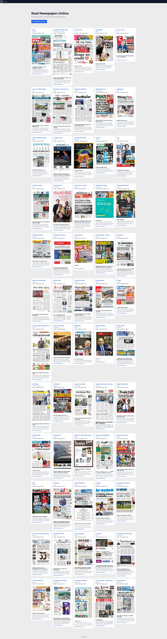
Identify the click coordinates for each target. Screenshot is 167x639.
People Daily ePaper (122, 384)
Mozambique (56, 327)
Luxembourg (77, 385)
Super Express (78, 235)
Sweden (97, 31)
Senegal (97, 484)
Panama (118, 282)
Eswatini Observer (37, 580)
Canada (34, 327)
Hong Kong (98, 385)
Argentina (76, 139)
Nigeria (118, 437)
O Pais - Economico (58, 325)
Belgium (76, 437)
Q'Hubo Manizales (37, 235)
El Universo (120, 235)
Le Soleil (98, 483)
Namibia (34, 437)
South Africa (56, 187)
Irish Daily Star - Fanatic (103, 235)
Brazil (33, 139)
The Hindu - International (60, 89)
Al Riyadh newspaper (80, 580)
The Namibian (36, 435)
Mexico (118, 139)
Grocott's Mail (57, 185)
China (54, 282)
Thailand (76, 282)
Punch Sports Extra (122, 435)
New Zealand (98, 187)
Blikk (33, 30)
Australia (119, 187)
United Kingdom (99, 90)
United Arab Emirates (37, 385)
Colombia (34, 236)
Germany (76, 90)
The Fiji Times (78, 30)
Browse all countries (40, 21)
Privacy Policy (83, 636)
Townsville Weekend (123, 185)
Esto (118, 138)
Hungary (34, 31)
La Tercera (99, 533)
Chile (97, 535)
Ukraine (55, 437)
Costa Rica (119, 484)
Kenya (118, 385)
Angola (76, 535)
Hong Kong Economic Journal (104, 384)
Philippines (119, 582)
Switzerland (35, 282)
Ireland (97, 236)
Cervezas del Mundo (80, 138)
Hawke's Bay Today (101, 185)
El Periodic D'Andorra (59, 235)
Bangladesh (56, 582)
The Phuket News (79, 280)
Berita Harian (121, 325)
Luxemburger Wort (80, 384)
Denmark (34, 484)
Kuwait (75, 484)
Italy (33, 90)
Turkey (54, 484)
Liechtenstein (120, 535)
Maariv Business (100, 325)
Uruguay (97, 139)
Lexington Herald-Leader (60, 30)
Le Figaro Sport (57, 138)
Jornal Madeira (100, 280)
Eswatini (34, 582)
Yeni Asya (56, 483)
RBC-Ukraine (57, 435)
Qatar (33, 187)
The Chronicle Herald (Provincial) (41, 325)
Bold (33, 483)
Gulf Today (35, 384)
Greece (54, 535)
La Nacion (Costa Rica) (123, 483)
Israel (97, 327)
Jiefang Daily (57, 280)
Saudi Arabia (77, 582)
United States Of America (58, 31)
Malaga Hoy (120, 89)
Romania (34, 535)
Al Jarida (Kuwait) (79, 483)
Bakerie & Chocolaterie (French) (83, 435)
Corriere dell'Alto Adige (39, 89)
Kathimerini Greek (58, 533)
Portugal (97, 282)
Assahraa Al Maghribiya (102, 435)
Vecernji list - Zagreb (80, 185)
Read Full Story (37, 73)
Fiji (75, 31)
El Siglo (119, 280)
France (54, 139)
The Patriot (56, 384)
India (54, 90)
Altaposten (77, 325)
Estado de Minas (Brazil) (39, 138)
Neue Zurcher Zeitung (38, 280)
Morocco (97, 437)
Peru (118, 31)
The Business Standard (60, 580)
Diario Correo (120, 30)
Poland (75, 236)
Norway (76, 327)
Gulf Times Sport (37, 185)
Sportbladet (99, 30)
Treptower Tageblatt (80, 89)
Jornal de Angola (79, 533)
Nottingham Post (101, 89)
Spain (118, 90)
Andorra (55, 236)
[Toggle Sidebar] (1, 1)
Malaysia (97, 582)
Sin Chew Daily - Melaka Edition (105, 580)
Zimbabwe (55, 385)
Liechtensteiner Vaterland (124, 533)
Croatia (76, 187)
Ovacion (98, 138)
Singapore (119, 327)
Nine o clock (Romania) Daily (40, 533)
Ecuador (118, 236)
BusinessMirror (121, 580)
